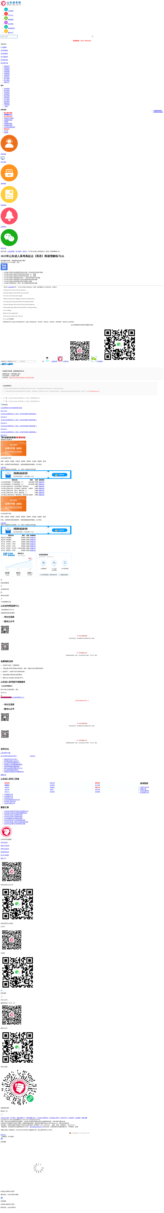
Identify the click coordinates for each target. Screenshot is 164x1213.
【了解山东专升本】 (157, 110)
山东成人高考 (5, 1118)
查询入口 (7, 791)
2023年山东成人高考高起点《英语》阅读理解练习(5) (24, 401)
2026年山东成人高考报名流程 (13, 814)
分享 (11, 364)
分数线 (6, 121)
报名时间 (52, 783)
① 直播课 (3, 47)
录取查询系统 (8, 123)
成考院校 (7, 75)
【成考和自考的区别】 (158, 112)
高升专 (25, 251)
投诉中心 (3, 1135)
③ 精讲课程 (4, 53)
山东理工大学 (8, 798)
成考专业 (7, 77)
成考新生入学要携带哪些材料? (13, 764)
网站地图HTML (31, 1118)
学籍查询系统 (8, 125)
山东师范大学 (144, 792)
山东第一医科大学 (10, 801)
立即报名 (3, 467)
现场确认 (52, 787)
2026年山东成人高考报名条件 (13, 816)
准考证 (51, 789)
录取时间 (52, 791)
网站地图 (84, 1118)
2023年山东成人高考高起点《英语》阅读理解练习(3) (24, 398)
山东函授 (77, 1118)
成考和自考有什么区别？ (11, 761)
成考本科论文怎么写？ (11, 759)
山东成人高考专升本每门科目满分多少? (16, 811)
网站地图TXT (21, 1118)
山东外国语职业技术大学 (12, 799)
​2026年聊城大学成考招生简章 (13, 818)
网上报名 (7, 80)
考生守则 (7, 789)
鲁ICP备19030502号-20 (36, 1127)
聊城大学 (143, 789)
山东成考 (71, 1118)
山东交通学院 (144, 791)
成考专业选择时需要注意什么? (13, 768)
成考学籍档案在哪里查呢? (12, 766)
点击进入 (32, 756)
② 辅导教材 (4, 50)
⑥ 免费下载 (4, 63)
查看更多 (3, 775)
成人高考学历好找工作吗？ (9, 756)
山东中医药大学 (9, 803)
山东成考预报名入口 (18, 697)
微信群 (6, 132)
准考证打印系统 (9, 118)
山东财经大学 (8, 796)
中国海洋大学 (8, 794)
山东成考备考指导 (6, 697)
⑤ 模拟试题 (4, 60)
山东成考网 (11, 251)
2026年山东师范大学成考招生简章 (14, 823)
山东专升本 (63, 1118)
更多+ (6, 106)
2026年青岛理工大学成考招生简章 (14, 820)
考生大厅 (7, 129)
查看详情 (41, 482)
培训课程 (52, 785)
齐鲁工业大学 (144, 787)
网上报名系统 (8, 113)
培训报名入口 (8, 114)
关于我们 (13, 1118)
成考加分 (7, 787)
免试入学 (97, 787)
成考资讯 (7, 68)
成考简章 (7, 73)
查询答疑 (97, 791)
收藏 (5, 364)
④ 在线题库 (4, 56)
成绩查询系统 (8, 120)
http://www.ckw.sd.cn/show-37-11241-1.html (21, 377)
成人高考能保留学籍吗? (11, 770)
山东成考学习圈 (5, 753)
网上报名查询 (8, 116)
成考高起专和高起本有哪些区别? (14, 771)
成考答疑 (7, 71)
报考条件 (97, 783)
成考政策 (7, 69)
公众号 (6, 130)
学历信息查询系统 (9, 127)
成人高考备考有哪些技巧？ (12, 762)
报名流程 (7, 783)
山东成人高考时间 (42, 1118)
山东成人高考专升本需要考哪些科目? (15, 813)
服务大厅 (7, 82)
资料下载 (97, 789)
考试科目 (7, 785)
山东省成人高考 (54, 1118)
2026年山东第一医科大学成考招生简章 (16, 822)
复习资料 (7, 78)
